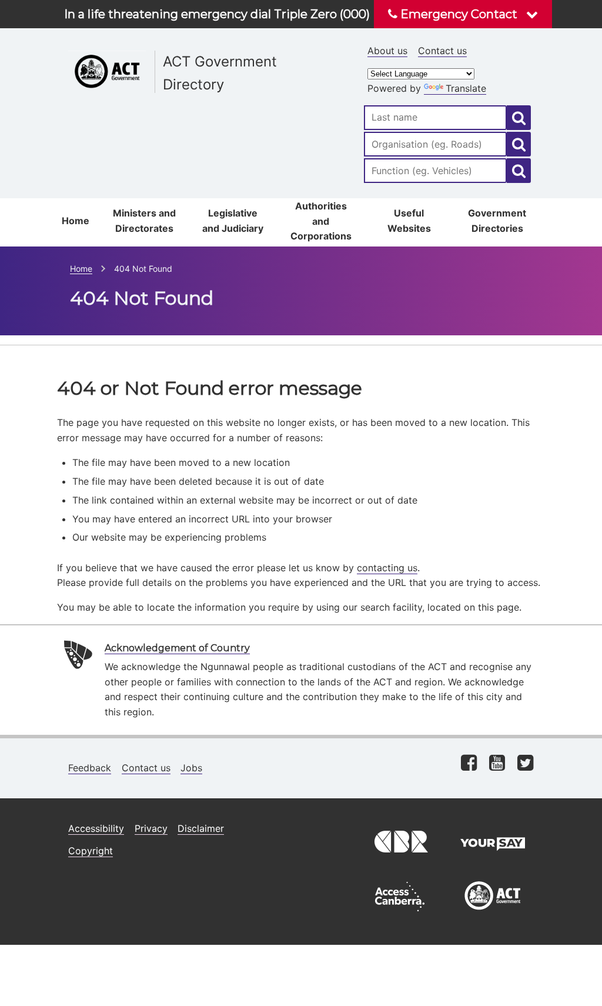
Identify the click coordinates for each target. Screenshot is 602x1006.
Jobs (191, 768)
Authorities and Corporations (321, 221)
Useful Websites (409, 220)
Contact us (442, 50)
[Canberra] (400, 860)
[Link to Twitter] (525, 764)
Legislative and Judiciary (232, 220)
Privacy (151, 828)
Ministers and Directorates (144, 220)
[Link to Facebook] (469, 764)
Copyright (90, 851)
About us (387, 50)
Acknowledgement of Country (177, 648)
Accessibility (96, 828)
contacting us (387, 568)
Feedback (89, 768)
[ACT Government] (493, 914)
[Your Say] (493, 860)
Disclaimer (201, 828)
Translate (466, 88)
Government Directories (497, 220)
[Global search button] (519, 117)
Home (75, 220)
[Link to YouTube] (497, 764)
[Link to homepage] (203, 47)
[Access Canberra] (400, 914)
